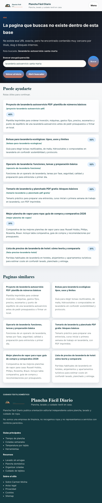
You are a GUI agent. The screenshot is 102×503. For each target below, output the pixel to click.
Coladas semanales (15, 442)
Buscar (93, 62)
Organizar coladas (14, 467)
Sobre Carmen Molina (16, 482)
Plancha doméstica (14, 463)
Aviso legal (10, 485)
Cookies (9, 492)
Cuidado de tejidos (15, 470)
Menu (94, 5)
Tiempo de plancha (15, 438)
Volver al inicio (13, 74)
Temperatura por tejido (17, 445)
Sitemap (9, 496)
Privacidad (10, 489)
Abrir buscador (36, 74)
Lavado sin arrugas (15, 460)
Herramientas (12, 449)
